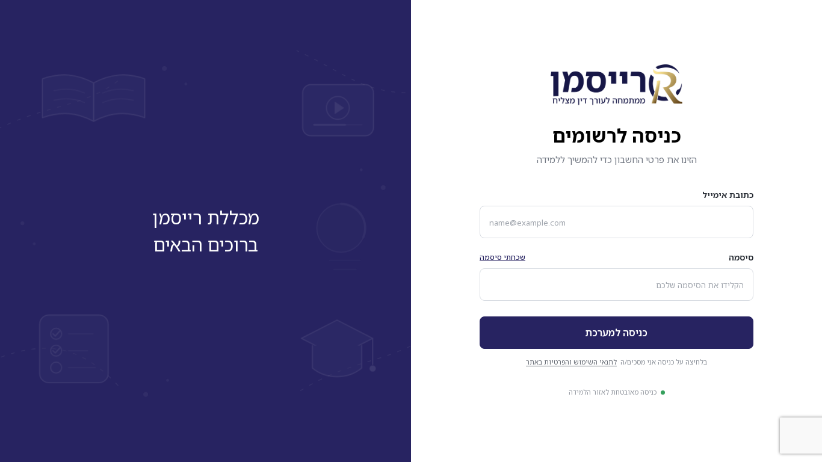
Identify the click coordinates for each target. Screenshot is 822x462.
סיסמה (741, 257)
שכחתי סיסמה (502, 257)
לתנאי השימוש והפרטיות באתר (571, 361)
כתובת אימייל (727, 194)
